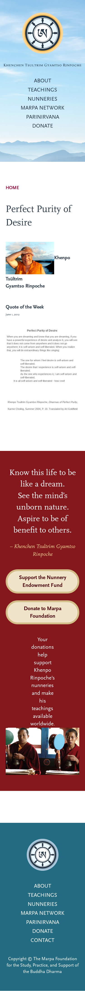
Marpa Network (42, 108)
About (42, 80)
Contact (42, 940)
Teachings (42, 89)
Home (12, 187)
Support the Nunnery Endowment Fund (42, 581)
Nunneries (42, 99)
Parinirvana (42, 117)
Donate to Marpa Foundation (42, 612)
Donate (42, 126)
